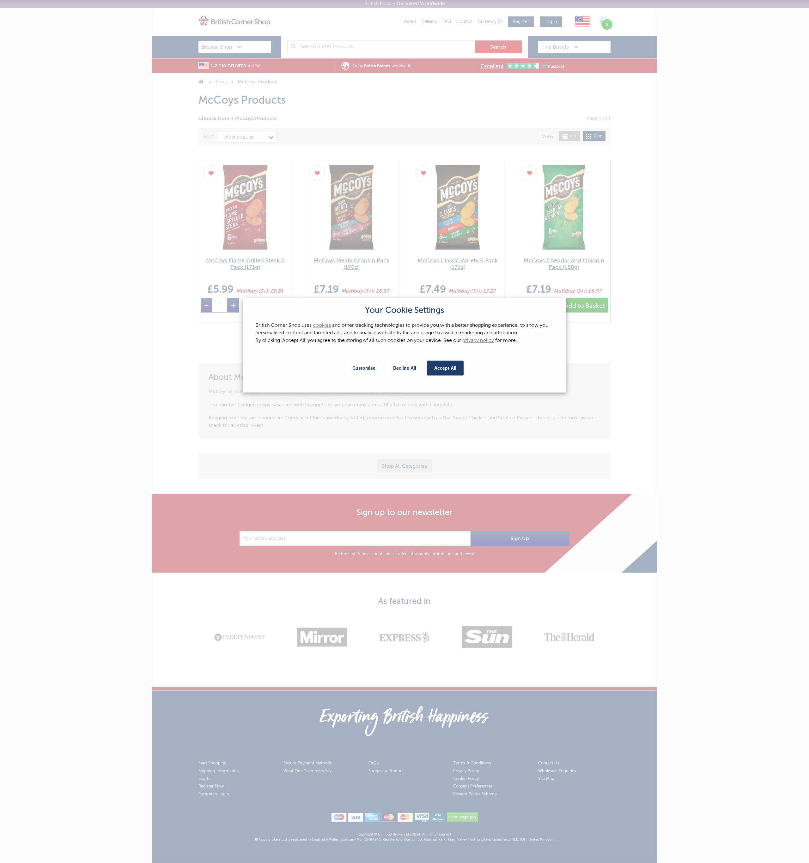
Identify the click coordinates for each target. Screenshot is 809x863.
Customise (363, 368)
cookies (322, 325)
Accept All (445, 368)
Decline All (404, 368)
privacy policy (478, 340)
